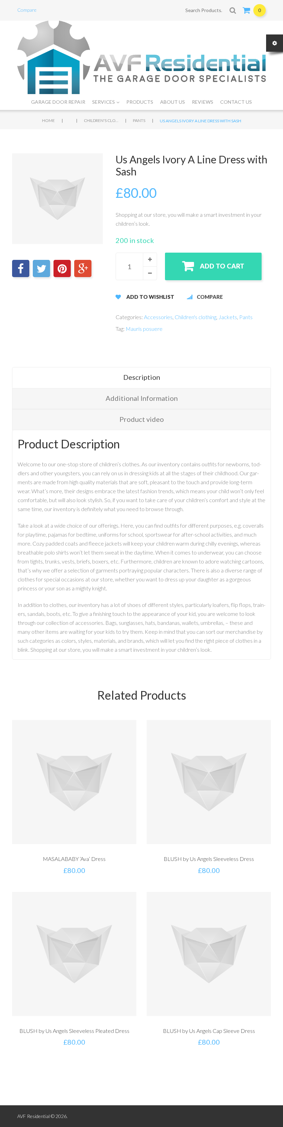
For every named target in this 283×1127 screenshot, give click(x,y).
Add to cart (222, 266)
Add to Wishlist (150, 297)
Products (139, 102)
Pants (139, 120)
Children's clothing (101, 120)
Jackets (227, 317)
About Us (172, 102)
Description (141, 377)
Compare (27, 10)
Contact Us (236, 102)
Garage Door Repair (58, 102)
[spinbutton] (136, 266)
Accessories (158, 317)
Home (48, 120)
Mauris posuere (144, 328)
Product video (141, 419)
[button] (150, 259)
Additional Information (142, 398)
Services (103, 102)
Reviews (202, 102)
